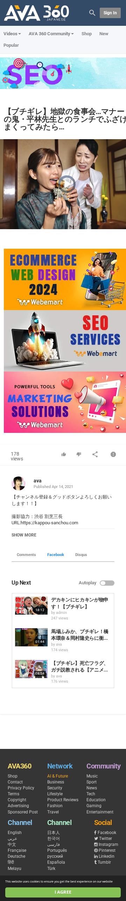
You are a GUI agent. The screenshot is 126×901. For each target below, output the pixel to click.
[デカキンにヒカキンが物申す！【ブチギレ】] (31, 605)
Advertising (18, 805)
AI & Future (57, 776)
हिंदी (11, 862)
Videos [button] (11, 33)
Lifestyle (55, 793)
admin (61, 612)
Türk (51, 868)
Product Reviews (62, 799)
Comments (26, 555)
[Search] (92, 12)
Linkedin (106, 856)
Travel (53, 812)
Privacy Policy (21, 788)
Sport (91, 782)
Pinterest (107, 850)
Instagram (108, 844)
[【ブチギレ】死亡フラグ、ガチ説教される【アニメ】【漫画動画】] (31, 669)
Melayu (14, 868)
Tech (90, 793)
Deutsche (16, 856)
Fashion (55, 805)
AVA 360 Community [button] (49, 33)
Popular (11, 45)
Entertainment (99, 812)
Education (96, 799)
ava (38, 480)
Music (92, 776)
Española (56, 862)
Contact (15, 782)
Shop (87, 33)
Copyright (17, 799)
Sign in (110, 12)
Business (55, 782)
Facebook (55, 555)
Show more (24, 535)
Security (54, 788)
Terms (13, 793)
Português (57, 850)
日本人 (53, 832)
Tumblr (104, 862)
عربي (12, 838)
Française (17, 850)
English (15, 832)
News (91, 788)
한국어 (53, 838)
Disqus (81, 555)
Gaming (94, 805)
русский (55, 856)
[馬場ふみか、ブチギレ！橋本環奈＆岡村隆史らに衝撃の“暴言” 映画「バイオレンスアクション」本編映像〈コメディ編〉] (31, 637)
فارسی (53, 844)
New (103, 33)
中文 (12, 844)
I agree (63, 892)
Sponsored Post (23, 812)
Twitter (105, 838)
